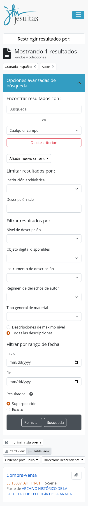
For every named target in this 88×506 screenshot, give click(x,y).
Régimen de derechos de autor (33, 288)
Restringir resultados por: (44, 39)
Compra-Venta (22, 475)
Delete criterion (44, 142)
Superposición (24, 403)
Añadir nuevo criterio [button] (27, 158)
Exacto (17, 409)
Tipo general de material (27, 307)
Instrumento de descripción (30, 268)
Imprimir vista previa (25, 442)
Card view (17, 451)
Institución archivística (26, 179)
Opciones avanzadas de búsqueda (31, 83)
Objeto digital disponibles (28, 249)
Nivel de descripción (24, 229)
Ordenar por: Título (20, 460)
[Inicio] (22, 15)
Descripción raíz (20, 199)
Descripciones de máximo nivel (38, 327)
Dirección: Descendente (62, 460)
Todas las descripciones (32, 333)
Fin (9, 372)
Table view (40, 451)
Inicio (11, 353)
